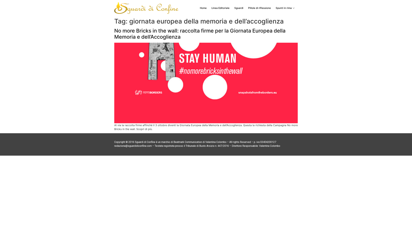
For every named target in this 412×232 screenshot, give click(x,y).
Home (203, 8)
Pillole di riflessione (259, 8)
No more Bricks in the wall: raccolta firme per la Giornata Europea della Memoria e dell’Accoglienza (200, 34)
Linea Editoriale (220, 8)
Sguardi (238, 8)
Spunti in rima (284, 8)
